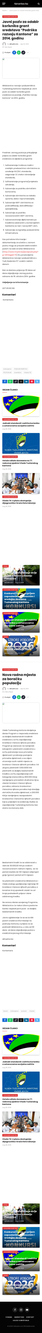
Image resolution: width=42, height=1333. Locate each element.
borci (6, 1011)
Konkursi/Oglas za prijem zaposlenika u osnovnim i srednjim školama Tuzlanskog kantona (19, 598)
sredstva (17, 372)
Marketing (19, 1317)
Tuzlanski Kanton (10, 17)
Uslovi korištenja (21, 1320)
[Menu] (3, 3)
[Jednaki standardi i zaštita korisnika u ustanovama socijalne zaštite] (21, 406)
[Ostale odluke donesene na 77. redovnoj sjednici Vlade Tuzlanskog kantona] (21, 443)
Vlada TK (27, 372)
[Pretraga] (38, 3)
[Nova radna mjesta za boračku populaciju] (21, 713)
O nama (9, 1317)
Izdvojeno (7, 369)
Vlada (32, 1011)
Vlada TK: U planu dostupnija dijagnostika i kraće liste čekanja (19, 501)
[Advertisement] (21, 125)
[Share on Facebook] (14, 52)
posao (24, 1011)
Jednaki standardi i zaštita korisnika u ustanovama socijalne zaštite (20, 424)
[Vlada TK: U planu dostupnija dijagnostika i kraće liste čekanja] (21, 483)
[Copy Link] (23, 52)
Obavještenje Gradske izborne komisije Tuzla (17, 648)
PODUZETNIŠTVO (20, 369)
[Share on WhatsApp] (19, 52)
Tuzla (5, 566)
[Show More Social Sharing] (28, 52)
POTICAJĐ (7, 372)
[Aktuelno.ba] (21, 3)
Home (4, 10)
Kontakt (30, 1317)
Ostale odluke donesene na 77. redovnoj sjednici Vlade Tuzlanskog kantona (20, 463)
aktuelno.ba (13, 44)
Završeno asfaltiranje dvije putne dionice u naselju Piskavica (20, 575)
